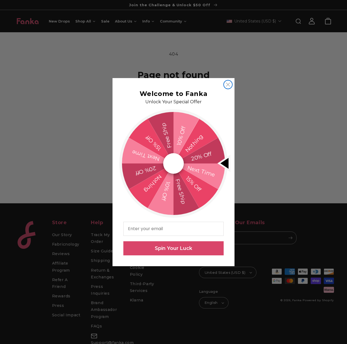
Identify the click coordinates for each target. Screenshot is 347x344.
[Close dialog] (228, 84)
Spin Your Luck (173, 248)
